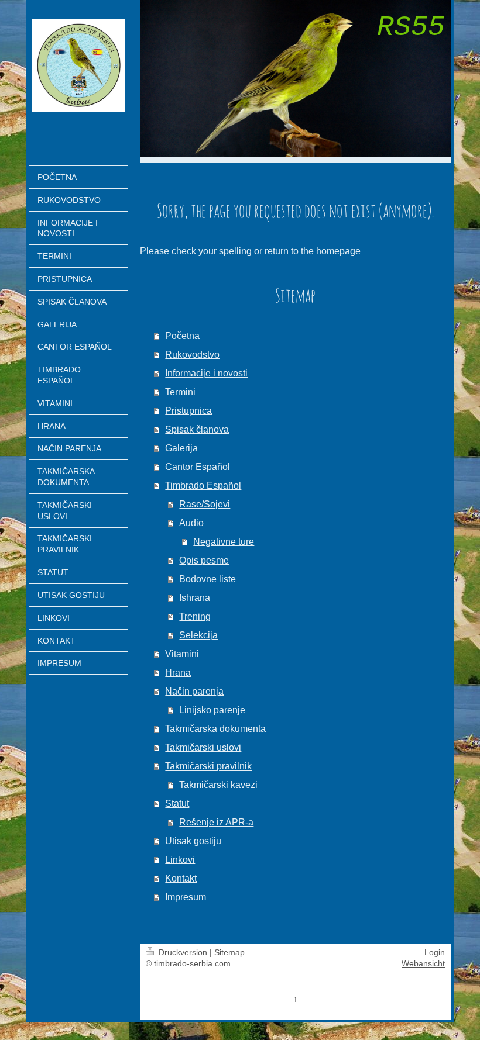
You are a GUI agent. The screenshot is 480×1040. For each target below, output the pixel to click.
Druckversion (183, 952)
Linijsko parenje (212, 710)
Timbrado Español (203, 485)
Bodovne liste (207, 579)
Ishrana (194, 598)
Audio (191, 523)
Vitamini (182, 654)
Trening (195, 616)
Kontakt (181, 878)
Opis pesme (204, 560)
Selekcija (198, 635)
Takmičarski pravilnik (208, 766)
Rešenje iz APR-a (216, 822)
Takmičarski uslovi (203, 747)
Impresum (185, 897)
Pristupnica (188, 411)
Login (434, 952)
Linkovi (180, 860)
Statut (177, 803)
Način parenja (194, 691)
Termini (180, 392)
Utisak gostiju (193, 841)
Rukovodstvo (192, 355)
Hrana (178, 673)
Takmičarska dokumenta (215, 729)
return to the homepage (313, 251)
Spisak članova (197, 429)
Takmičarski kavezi (218, 785)
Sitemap (229, 952)
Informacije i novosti (206, 373)
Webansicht (423, 963)
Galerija (181, 448)
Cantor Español (197, 467)
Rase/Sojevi (204, 504)
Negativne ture (223, 542)
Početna (182, 336)
